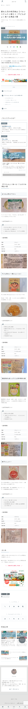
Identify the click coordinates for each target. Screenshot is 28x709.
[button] (20, 47)
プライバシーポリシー (10, 703)
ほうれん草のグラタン (9, 98)
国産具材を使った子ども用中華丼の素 (12, 102)
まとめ (5, 108)
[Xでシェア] (7, 47)
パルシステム (6, 596)
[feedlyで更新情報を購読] (18, 618)
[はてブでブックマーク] (14, 47)
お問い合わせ (20, 703)
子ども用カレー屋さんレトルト (11, 100)
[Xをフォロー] (9, 618)
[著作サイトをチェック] (5, 618)
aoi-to (14, 1)
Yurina (14, 676)
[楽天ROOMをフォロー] (14, 618)
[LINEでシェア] (17, 47)
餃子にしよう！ (8, 104)
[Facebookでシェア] (11, 47)
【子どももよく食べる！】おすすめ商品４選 (13, 95)
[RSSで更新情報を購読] (23, 618)
